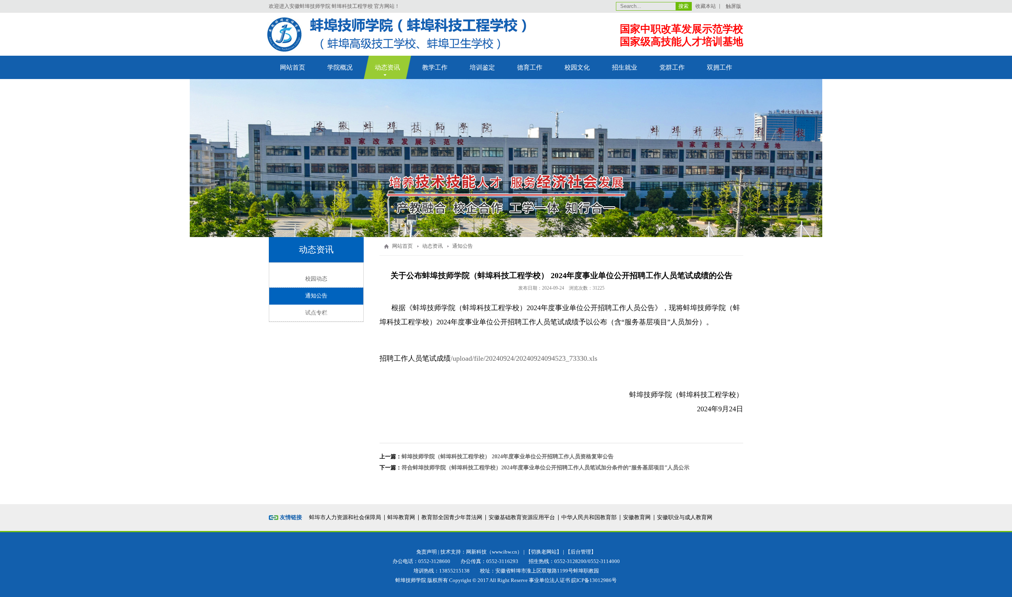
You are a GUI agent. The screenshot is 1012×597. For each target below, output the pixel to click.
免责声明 (426, 552)
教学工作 (434, 67)
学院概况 (340, 67)
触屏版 (733, 6)
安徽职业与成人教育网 (684, 517)
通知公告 (316, 296)
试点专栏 (316, 313)
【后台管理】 (580, 552)
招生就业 (624, 67)
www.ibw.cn (504, 552)
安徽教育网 (637, 517)
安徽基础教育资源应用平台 (522, 517)
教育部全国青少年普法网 (451, 517)
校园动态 (316, 279)
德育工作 (529, 67)
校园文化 (577, 67)
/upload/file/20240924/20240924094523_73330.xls (524, 358)
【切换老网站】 (544, 552)
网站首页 (292, 67)
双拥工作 (719, 67)
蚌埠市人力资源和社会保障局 (345, 517)
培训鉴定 (482, 67)
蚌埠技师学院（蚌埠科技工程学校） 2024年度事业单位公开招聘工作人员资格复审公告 (508, 457)
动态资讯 (387, 67)
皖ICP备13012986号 (594, 580)
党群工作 (672, 67)
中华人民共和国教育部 (589, 517)
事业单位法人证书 (549, 580)
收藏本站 (705, 6)
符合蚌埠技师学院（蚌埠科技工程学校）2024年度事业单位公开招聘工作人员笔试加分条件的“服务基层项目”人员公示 (545, 468)
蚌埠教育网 (401, 517)
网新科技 (476, 552)
